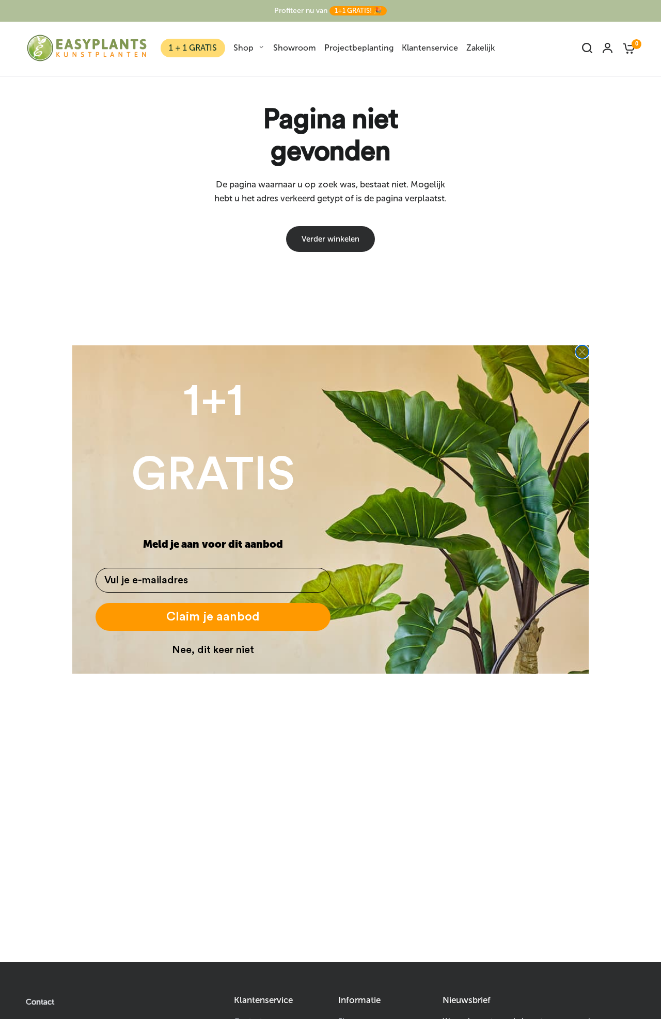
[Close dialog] (582, 351)
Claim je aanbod (213, 617)
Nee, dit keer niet (213, 650)
